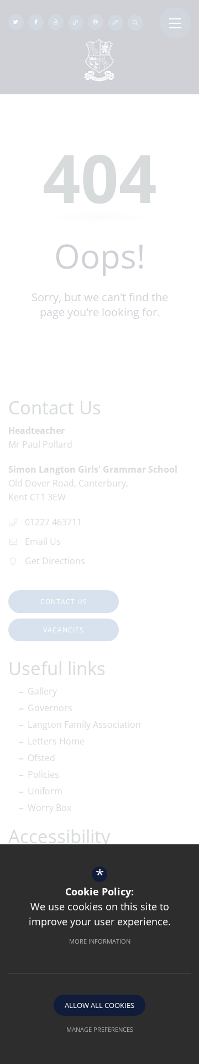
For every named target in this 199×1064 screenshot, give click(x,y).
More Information (99, 941)
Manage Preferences (99, 1029)
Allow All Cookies (99, 1005)
